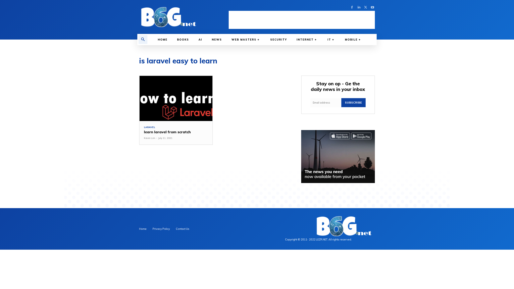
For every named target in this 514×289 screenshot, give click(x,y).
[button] (143, 39)
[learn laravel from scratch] (176, 98)
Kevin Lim (149, 137)
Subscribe (353, 102)
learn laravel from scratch (167, 132)
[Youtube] (372, 7)
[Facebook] (352, 7)
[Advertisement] (302, 20)
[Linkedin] (358, 7)
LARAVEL (149, 127)
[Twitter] (365, 7)
